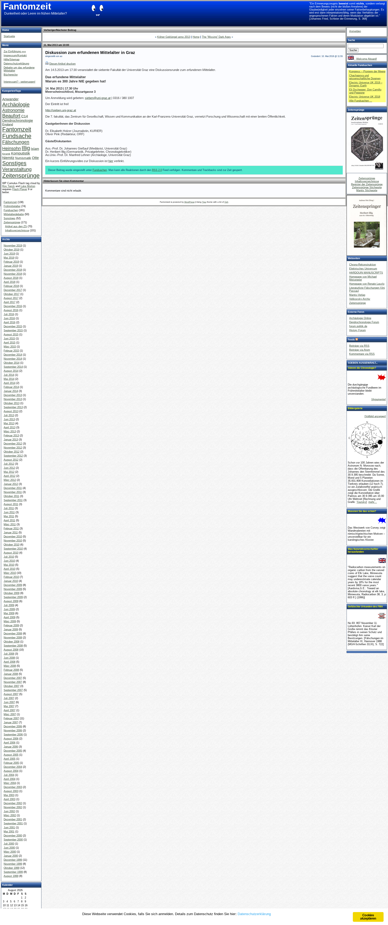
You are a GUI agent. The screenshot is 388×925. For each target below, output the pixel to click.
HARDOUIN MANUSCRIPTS (366, 272)
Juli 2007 (9, 698)
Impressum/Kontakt (15, 55)
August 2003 (11, 791)
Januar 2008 (11, 673)
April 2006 (9, 742)
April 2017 (9, 302)
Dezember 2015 (13, 326)
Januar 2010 (11, 581)
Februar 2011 (11, 528)
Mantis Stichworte (366, 190)
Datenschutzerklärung (16, 63)
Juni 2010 (9, 560)
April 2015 (9, 342)
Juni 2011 (9, 512)
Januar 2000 (11, 855)
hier (110, 161)
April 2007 (9, 710)
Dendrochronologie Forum (364, 322)
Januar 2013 (11, 439)
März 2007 (10, 714)
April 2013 (9, 427)
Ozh (226, 202)
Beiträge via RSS (359, 345)
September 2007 (13, 690)
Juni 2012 (9, 467)
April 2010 (9, 568)
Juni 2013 (9, 419)
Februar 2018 (11, 286)
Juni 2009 (9, 609)
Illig (26, 148)
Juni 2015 (9, 338)
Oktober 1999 (11, 867)
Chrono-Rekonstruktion (362, 264)
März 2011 (10, 524)
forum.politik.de (358, 326)
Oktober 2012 (11, 451)
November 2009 (13, 589)
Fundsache (16, 136)
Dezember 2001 (13, 819)
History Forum (357, 330)
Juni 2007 (9, 702)
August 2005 (11, 754)
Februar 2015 (11, 350)
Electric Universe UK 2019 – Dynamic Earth (365, 84)
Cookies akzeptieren (368, 916)
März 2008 (10, 665)
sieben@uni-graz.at (98, 98)
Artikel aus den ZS (16, 226)
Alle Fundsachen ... (360, 100)
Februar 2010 (11, 576)
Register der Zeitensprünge (367, 184)
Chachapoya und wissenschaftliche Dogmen (365, 77)
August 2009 (11, 601)
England (7, 124)
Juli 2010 (9, 556)
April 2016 (9, 322)
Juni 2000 (9, 847)
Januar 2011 (11, 532)
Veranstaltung (17, 169)
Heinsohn (11, 148)
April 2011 (9, 520)
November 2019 (13, 245)
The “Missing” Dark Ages (216, 36)
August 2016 (11, 310)
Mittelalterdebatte (14, 214)
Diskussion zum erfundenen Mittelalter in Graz (90, 52)
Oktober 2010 (11, 544)
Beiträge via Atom (359, 349)
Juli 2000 (9, 843)
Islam (35, 149)
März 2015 (10, 346)
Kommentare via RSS (362, 353)
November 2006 (13, 730)
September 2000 (13, 839)
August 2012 (11, 459)
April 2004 (9, 779)
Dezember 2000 (13, 835)
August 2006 (11, 738)
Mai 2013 (9, 423)
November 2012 (13, 447)
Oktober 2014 (11, 362)
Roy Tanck (8, 186)
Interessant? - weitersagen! (19, 81)
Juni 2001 (9, 827)
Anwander (10, 99)
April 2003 (9, 799)
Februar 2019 (11, 261)
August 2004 (11, 770)
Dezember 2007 (13, 678)
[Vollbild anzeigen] (375, 416)
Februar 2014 (11, 387)
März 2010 (10, 572)
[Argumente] (378, 399)
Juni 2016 (9, 318)
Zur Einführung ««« (15, 51)
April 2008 (9, 661)
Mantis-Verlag (357, 294)
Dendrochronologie (17, 121)
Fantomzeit (27, 6)
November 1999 (13, 863)
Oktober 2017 (11, 294)
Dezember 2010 (13, 536)
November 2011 (13, 492)
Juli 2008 (9, 653)
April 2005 (9, 758)
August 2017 (11, 298)
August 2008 (11, 649)
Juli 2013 (9, 415)
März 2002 (10, 815)
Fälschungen (15, 142)
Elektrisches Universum (363, 268)
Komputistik (20, 153)
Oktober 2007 (11, 686)
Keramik (6, 154)
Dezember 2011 (13, 488)
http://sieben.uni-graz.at (60, 110)
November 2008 (13, 637)
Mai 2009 (9, 613)
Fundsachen (100, 170)
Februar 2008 (11, 669)
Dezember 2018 (13, 269)
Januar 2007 (11, 722)
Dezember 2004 (13, 766)
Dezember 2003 (13, 787)
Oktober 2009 (11, 593)
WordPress (189, 202)
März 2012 (10, 479)
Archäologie (16, 104)
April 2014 (9, 383)
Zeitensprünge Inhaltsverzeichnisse (367, 180)
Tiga (204, 202)
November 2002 (13, 807)
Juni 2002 (9, 811)
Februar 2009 (11, 625)
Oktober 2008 (11, 641)
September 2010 (13, 548)
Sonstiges (14, 163)
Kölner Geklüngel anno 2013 (173, 36)
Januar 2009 (11, 629)
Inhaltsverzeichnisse (17, 230)
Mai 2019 (9, 257)
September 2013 (13, 407)
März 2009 (10, 621)
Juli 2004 (9, 774)
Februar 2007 (11, 718)
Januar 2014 (11, 391)
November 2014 (13, 358)
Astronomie (13, 110)
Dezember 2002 (13, 803)
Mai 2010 (9, 564)
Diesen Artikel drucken (62, 63)
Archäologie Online (360, 318)
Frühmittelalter (12, 206)
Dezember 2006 (13, 726)
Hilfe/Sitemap (11, 59)
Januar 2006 (11, 746)
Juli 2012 (9, 463)
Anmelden (355, 31)
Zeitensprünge (21, 175)
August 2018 (11, 277)
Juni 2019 (9, 253)
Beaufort (11, 115)
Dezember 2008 (13, 633)
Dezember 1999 (13, 859)
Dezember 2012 (13, 443)
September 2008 (13, 645)
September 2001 (13, 823)
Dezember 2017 (13, 290)
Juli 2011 (9, 508)
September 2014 (13, 366)
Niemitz (8, 158)
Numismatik (23, 158)
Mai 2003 (9, 795)
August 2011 (11, 504)
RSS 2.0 (157, 170)
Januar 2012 (11, 484)
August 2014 (11, 370)
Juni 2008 (9, 657)
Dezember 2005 (13, 750)
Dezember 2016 (13, 306)
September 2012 (13, 455)
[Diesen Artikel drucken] (46, 63)
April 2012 (9, 475)
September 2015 (13, 330)
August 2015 (11, 334)
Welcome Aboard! (365, 58)
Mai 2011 (9, 516)
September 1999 (13, 871)
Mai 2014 (9, 378)
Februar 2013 (11, 435)
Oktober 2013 (11, 403)
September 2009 (13, 597)
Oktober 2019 (11, 249)
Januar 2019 (11, 265)
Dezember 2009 (13, 585)
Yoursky (361, 502)
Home (196, 36)
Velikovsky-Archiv (359, 298)
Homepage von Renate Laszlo (366, 283)
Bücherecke (11, 74)
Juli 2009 (9, 605)
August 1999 (11, 876)
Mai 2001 (9, 831)
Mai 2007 (9, 706)
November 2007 (13, 682)
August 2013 (11, 411)
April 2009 (9, 617)
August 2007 (11, 694)
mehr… (372, 502)
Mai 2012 (9, 471)
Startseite (9, 36)
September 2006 (13, 734)
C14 (24, 116)
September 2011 (13, 500)
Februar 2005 (11, 762)
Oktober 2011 (11, 496)
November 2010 (13, 540)
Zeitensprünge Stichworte (367, 187)
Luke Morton (28, 186)
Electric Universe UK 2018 (364, 96)
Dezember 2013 (13, 395)
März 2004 (10, 783)
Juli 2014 (9, 374)
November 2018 (13, 273)
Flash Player (19, 189)
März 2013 (10, 431)
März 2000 (10, 851)
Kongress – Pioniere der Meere (367, 71)
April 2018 (9, 281)
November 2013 (13, 399)
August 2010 (11, 552)
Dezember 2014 (13, 354)
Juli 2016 (9, 314)
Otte (35, 158)
